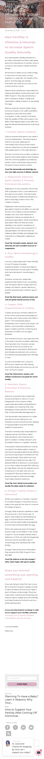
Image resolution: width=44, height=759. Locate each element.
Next (7, 707)
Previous (8, 694)
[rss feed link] (8, 733)
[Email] (31, 727)
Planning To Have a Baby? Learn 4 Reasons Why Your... (21, 699)
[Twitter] (15, 727)
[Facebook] (7, 727)
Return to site (13, 2)
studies (22, 535)
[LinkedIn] (23, 727)
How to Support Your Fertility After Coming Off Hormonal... (21, 712)
